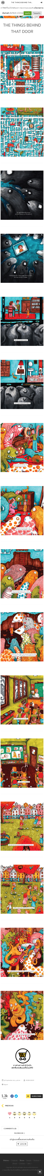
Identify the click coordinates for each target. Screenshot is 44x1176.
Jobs (29, 1163)
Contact (22, 1163)
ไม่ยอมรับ (36, 13)
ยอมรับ (27, 13)
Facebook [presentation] (19, 1133)
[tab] (10, 1128)
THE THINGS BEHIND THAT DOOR (24, 2)
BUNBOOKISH (30, 1080)
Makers (8, 3)
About (14, 1163)
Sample (28, 1160)
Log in (23, 1144)
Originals (14, 1160)
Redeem (36, 1160)
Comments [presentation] (10, 1129)
